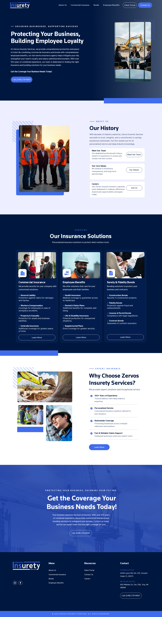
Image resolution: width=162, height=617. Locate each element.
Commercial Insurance (57, 574)
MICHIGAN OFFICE (127, 581)
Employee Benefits (56, 583)
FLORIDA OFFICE (127, 570)
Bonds (51, 579)
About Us (52, 570)
